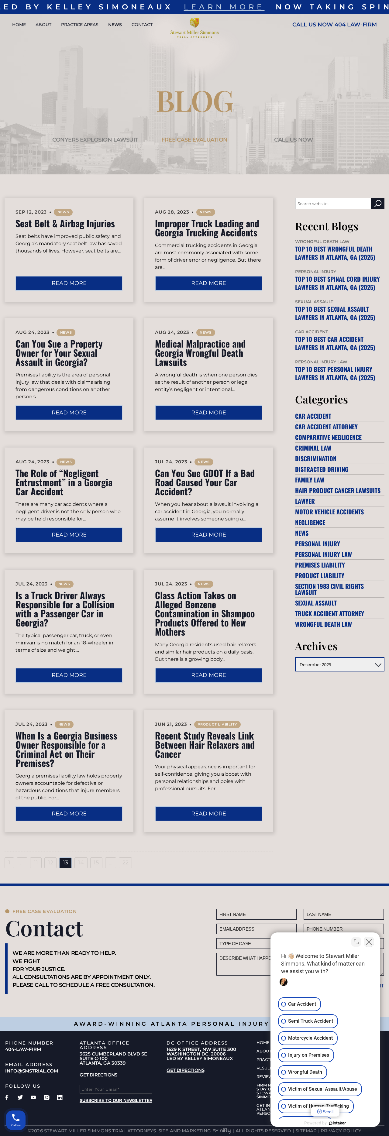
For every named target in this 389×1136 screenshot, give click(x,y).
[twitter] (20, 1097)
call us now (293, 139)
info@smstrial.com (31, 1071)
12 (50, 862)
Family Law (309, 480)
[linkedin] (60, 1097)
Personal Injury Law (323, 554)
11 (36, 862)
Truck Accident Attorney (329, 613)
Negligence (310, 522)
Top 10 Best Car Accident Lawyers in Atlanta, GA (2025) (335, 343)
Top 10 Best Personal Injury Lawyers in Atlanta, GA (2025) (335, 373)
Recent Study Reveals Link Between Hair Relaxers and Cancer (205, 744)
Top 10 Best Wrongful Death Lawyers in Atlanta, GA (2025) (335, 253)
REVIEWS (265, 1077)
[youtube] (33, 1097)
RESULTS (265, 1068)
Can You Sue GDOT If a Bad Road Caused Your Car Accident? (205, 482)
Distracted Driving (322, 469)
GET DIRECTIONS (98, 1075)
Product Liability (217, 724)
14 (81, 862)
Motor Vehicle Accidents (329, 512)
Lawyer (305, 501)
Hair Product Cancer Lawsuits (337, 490)
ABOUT (43, 24)
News (63, 212)
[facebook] (7, 1097)
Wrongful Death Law (323, 624)
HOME (19, 24)
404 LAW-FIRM (356, 24)
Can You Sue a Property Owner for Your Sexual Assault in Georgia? (58, 353)
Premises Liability (320, 565)
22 (125, 862)
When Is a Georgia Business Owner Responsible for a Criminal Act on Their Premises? (66, 749)
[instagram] (46, 1097)
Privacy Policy (341, 1131)
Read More (69, 283)
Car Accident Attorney (326, 427)
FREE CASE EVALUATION (194, 139)
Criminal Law (313, 448)
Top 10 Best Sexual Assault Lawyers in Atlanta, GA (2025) (335, 313)
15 (96, 862)
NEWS (115, 24)
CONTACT (142, 24)
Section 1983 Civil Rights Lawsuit (329, 589)
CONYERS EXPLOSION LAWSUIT (95, 139)
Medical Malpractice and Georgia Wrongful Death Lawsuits (200, 353)
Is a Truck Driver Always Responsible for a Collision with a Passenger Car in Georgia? (64, 608)
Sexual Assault (316, 603)
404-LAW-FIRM (23, 1049)
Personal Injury (317, 544)
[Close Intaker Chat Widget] (369, 942)
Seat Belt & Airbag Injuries (65, 223)
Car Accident (313, 416)
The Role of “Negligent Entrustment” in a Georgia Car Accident (63, 482)
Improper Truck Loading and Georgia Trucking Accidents (207, 227)
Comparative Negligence (328, 437)
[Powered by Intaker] (337, 1123)
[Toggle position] (356, 942)
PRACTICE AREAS (79, 24)
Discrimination (315, 458)
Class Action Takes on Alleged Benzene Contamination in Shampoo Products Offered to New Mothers (205, 613)
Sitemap (306, 1131)
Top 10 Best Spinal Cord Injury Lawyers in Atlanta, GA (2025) (337, 283)
